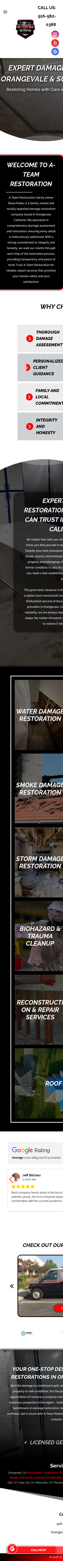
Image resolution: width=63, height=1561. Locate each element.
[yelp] (55, 43)
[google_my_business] (55, 52)
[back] (12, 1286)
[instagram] (55, 35)
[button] (11, 1179)
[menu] (5, 11)
